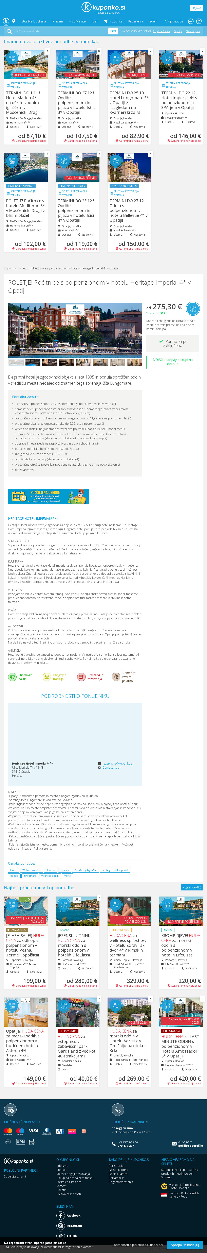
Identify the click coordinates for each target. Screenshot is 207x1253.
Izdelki (153, 21)
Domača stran (111, 767)
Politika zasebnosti (68, 1194)
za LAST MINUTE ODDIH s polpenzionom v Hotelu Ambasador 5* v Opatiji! (180, 1046)
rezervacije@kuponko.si (117, 763)
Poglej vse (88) (192, 887)
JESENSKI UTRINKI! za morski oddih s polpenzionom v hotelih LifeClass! (75, 945)
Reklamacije (116, 1178)
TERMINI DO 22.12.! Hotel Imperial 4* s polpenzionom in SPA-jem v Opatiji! (179, 100)
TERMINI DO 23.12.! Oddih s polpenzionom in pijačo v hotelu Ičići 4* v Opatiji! (76, 210)
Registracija (116, 1166)
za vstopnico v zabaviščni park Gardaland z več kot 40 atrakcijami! (76, 1046)
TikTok (72, 1236)
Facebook (73, 1215)
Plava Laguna (193, 31)
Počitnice (116, 21)
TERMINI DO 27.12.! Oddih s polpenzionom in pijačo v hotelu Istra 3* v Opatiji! (77, 102)
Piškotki (61, 1190)
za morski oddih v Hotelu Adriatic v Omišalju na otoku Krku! (127, 1040)
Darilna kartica (118, 1174)
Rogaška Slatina (161, 31)
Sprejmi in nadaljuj (185, 1245)
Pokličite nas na (128, 1144)
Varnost (61, 1186)
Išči (113, 31)
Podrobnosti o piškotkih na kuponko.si (137, 1245)
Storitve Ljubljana (33, 21)
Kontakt (61, 1170)
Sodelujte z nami (15, 1176)
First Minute (77, 21)
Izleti (94, 21)
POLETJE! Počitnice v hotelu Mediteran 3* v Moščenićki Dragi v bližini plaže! (25, 208)
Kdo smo (62, 1166)
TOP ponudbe (173, 21)
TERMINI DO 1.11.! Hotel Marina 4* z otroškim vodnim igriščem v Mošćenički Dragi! (23, 102)
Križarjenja (135, 21)
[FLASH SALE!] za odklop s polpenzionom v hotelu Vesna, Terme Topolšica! (25, 945)
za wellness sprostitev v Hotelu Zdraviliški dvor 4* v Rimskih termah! (128, 945)
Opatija (178, 31)
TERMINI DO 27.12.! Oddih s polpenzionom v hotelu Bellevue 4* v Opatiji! (129, 210)
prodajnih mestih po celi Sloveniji (177, 1175)
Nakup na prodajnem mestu (74, 1178)
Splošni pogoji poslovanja (73, 1174)
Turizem (57, 21)
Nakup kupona (118, 1170)
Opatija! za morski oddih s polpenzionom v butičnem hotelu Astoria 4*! (25, 1040)
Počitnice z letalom (68, 1182)
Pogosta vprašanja (121, 1182)
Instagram (74, 1225)
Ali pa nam (190, 1144)
